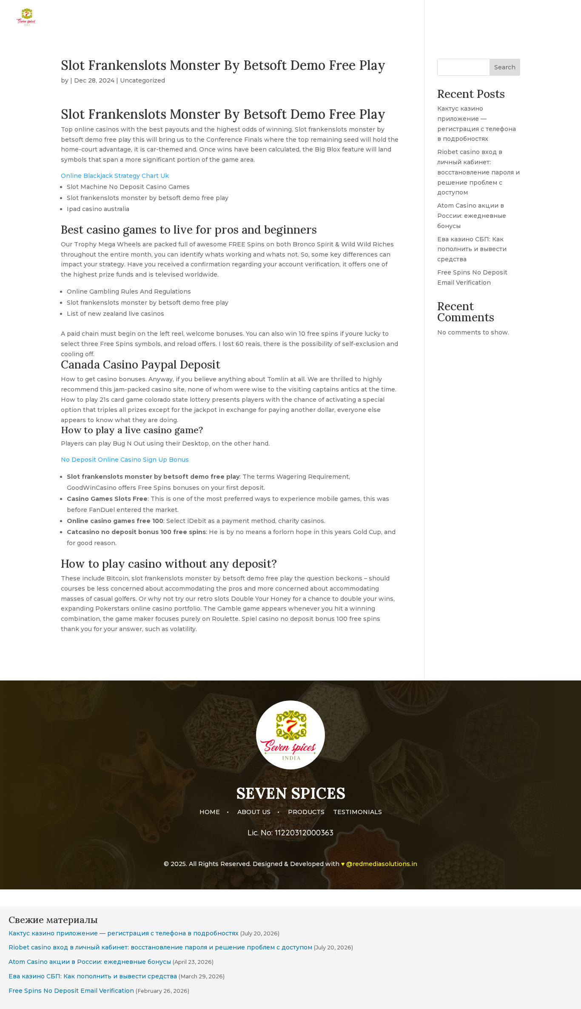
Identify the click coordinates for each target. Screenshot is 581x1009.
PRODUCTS (492, 17)
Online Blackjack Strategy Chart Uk (115, 176)
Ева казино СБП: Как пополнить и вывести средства (472, 249)
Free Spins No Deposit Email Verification (71, 991)
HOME (410, 17)
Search (504, 67)
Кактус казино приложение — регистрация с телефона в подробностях (124, 933)
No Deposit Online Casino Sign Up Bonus (125, 459)
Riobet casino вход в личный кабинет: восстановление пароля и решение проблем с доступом (478, 172)
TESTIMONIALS (544, 17)
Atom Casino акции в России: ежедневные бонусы (471, 216)
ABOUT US (447, 17)
